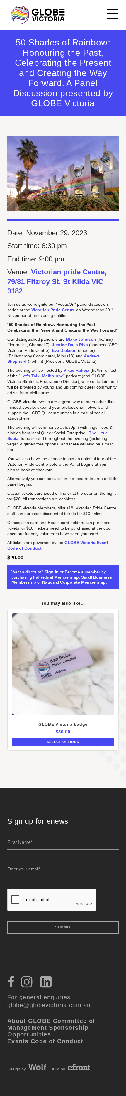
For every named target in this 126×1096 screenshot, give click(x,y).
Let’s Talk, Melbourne (42, 376)
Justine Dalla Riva (70, 344)
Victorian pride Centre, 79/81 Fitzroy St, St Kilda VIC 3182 (57, 281)
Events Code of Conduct (45, 1041)
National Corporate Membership (74, 582)
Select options (63, 742)
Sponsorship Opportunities (48, 1031)
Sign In (52, 572)
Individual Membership (56, 577)
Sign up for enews (37, 821)
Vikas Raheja (76, 370)
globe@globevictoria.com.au (49, 1005)
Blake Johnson (81, 339)
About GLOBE (29, 1021)
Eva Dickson (64, 350)
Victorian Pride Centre (53, 310)
